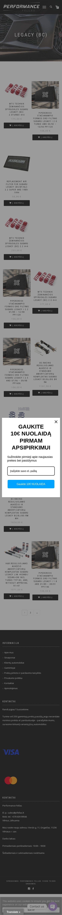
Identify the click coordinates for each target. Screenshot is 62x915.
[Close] (56, 422)
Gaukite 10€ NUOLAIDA (31, 484)
